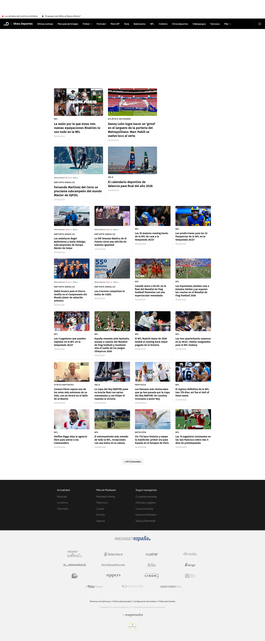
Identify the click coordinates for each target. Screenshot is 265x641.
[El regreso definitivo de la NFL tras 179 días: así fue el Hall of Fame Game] (193, 372)
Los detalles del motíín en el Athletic (21, 16)
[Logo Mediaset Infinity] (74, 554)
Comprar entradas (146, 496)
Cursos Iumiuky (144, 508)
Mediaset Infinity (105, 496)
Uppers (100, 520)
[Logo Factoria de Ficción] (113, 565)
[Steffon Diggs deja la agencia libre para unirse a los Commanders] (72, 419)
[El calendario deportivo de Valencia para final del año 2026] (132, 160)
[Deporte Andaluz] (78, 177)
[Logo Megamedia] (134, 615)
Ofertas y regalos (146, 502)
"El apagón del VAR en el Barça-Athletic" (63, 16)
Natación (140, 432)
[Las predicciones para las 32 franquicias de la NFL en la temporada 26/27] (193, 216)
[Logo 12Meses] (190, 576)
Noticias (62, 496)
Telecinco (102, 502)
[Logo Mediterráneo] (171, 586)
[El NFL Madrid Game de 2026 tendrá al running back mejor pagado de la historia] (153, 321)
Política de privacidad (121, 601)
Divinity (100, 514)
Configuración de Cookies (144, 601)
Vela (110, 177)
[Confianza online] (132, 629)
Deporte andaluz (64, 182)
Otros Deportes (23, 23)
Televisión (63, 508)
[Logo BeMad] (75, 576)
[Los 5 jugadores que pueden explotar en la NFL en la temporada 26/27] (72, 321)
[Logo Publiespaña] (132, 586)
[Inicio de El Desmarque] (6, 23)
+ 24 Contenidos (132, 461)
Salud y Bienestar (146, 520)
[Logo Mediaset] (132, 540)
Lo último (62, 502)
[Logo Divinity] (190, 554)
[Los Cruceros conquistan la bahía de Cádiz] (112, 268)
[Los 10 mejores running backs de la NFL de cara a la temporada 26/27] (153, 216)
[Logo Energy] (190, 565)
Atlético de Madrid (119, 119)
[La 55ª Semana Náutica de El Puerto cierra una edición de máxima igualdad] (112, 216)
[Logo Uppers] (113, 576)
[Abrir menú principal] (259, 23)
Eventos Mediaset (146, 514)
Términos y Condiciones (100, 601)
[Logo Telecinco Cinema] (152, 576)
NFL (56, 119)
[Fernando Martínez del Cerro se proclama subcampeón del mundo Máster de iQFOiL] (78, 160)
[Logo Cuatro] (152, 554)
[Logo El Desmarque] (75, 565)
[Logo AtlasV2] (94, 586)
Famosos (140, 385)
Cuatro (100, 508)
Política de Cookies (166, 601)
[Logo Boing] (152, 565)
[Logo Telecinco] (113, 554)
